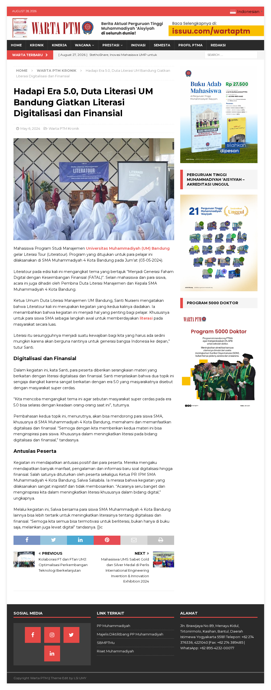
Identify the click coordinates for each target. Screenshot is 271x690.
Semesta (162, 45)
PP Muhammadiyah (113, 626)
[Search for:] (231, 54)
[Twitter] (71, 635)
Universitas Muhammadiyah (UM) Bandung (128, 248)
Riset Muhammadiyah (115, 651)
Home (16, 45)
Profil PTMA (190, 45)
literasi (146, 318)
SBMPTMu (106, 642)
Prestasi (110, 45)
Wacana (83, 45)
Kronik (37, 45)
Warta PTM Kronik (64, 128)
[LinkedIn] (52, 653)
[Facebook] (33, 635)
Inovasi (138, 45)
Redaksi (218, 45)
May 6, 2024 (30, 128)
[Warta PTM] (135, 37)
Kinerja (59, 45)
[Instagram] (52, 635)
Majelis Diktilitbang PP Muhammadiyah (130, 634)
